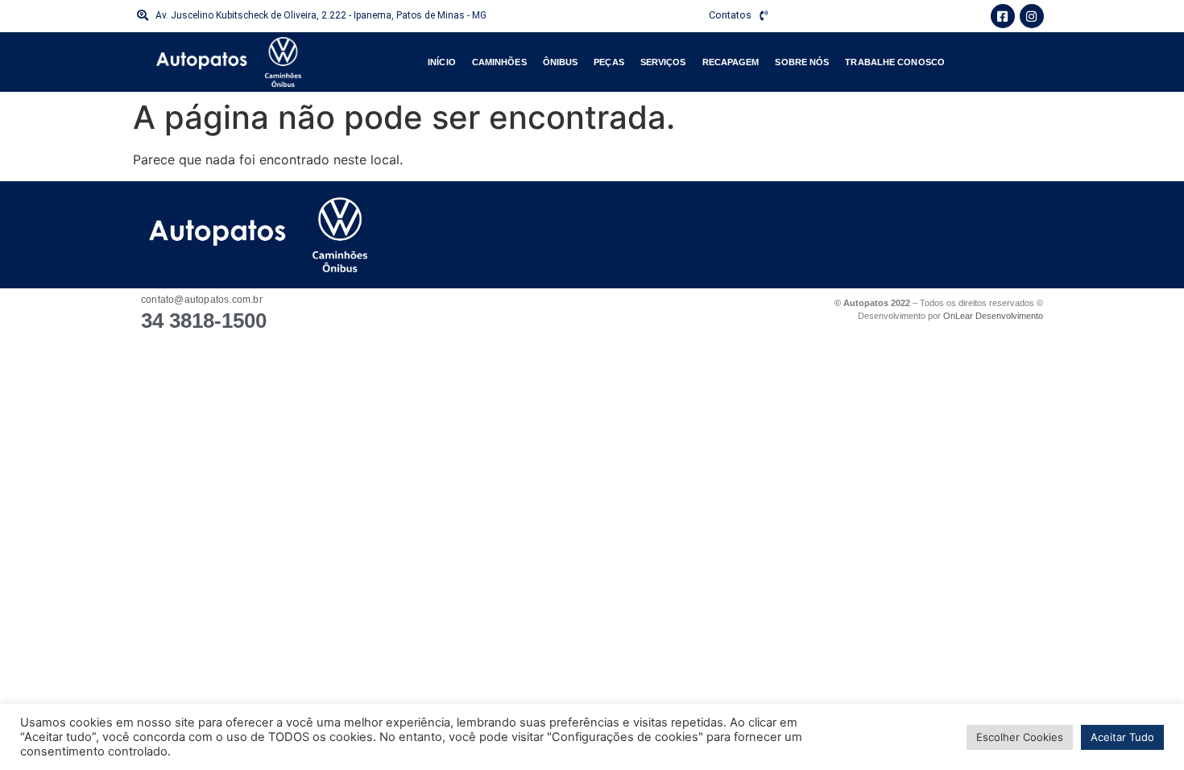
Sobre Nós (802, 62)
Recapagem (731, 62)
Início (442, 62)
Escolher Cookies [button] (1019, 737)
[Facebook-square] (1003, 16)
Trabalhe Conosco (895, 62)
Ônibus (560, 62)
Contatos (730, 15)
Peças (609, 62)
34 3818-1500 (204, 320)
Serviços (663, 62)
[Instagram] (1032, 16)
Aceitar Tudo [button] (1122, 737)
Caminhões (499, 62)
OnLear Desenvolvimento (993, 316)
